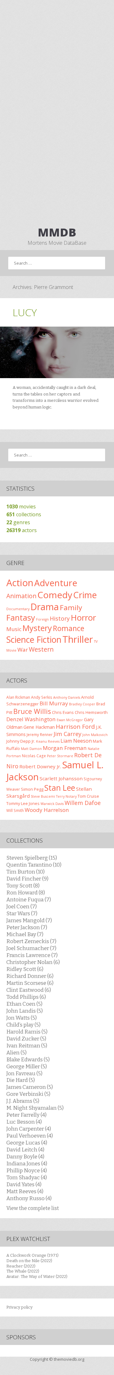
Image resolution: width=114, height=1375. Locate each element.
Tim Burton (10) (25, 872)
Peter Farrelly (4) (26, 1115)
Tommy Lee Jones (23, 803)
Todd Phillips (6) (26, 997)
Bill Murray (54, 703)
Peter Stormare (60, 756)
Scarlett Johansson (61, 778)
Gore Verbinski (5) (28, 1094)
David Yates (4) (23, 1184)
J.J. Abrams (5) (22, 1101)
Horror (83, 617)
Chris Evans (63, 712)
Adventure (55, 583)
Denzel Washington (31, 719)
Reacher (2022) (20, 1266)
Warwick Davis (52, 803)
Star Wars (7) (21, 913)
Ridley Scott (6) (24, 969)
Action (19, 582)
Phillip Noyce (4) (26, 1170)
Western (41, 649)
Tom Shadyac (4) (26, 1177)
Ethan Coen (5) (24, 1004)
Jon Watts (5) (21, 1018)
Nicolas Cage (34, 755)
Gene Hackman (39, 727)
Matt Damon (31, 748)
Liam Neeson (76, 740)
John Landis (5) (24, 1011)
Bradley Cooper (82, 704)
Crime (85, 595)
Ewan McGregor (70, 720)
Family (71, 607)
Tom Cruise (88, 796)
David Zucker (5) (26, 1038)
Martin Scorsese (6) (30, 983)
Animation (21, 596)
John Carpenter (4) (28, 1129)
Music (14, 629)
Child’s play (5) (23, 1025)
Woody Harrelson (47, 809)
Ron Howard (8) (25, 892)
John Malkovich (95, 735)
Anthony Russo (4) (29, 1198)
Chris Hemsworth (91, 712)
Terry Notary (66, 796)
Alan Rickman (18, 697)
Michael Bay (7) (24, 934)
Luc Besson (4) (24, 1122)
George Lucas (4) (26, 1142)
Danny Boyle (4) (25, 1156)
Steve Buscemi (43, 796)
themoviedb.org (69, 1359)
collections (23, 514)
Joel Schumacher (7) (31, 948)
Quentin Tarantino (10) (33, 865)
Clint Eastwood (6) (28, 990)
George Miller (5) (26, 1066)
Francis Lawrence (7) (32, 955)
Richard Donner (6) (30, 976)
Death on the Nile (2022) (29, 1260)
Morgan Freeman (65, 748)
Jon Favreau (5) (24, 1073)
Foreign (42, 619)
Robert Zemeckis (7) (31, 941)
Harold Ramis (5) (27, 1031)
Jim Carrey (67, 734)
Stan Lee (59, 788)
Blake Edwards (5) (28, 1059)
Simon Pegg (32, 789)
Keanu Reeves (48, 741)
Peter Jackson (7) (26, 927)
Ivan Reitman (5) (26, 1045)
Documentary (17, 609)
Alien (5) (16, 1052)
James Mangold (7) (29, 920)
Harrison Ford (75, 726)
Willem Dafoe (83, 803)
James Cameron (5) (29, 1087)
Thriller (77, 639)
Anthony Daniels (66, 697)
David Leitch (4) (25, 1149)
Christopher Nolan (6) (33, 962)
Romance (68, 628)
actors (21, 530)
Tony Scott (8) (23, 885)
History (60, 618)
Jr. (33, 741)
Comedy (54, 595)
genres (18, 522)
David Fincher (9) (27, 878)
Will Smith (15, 810)
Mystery (37, 628)
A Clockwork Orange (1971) (32, 1255)
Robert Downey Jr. (40, 766)
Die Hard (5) (20, 1080)
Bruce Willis (32, 711)
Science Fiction (33, 639)
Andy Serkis (41, 697)
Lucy (25, 312)
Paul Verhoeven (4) (29, 1136)
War (22, 649)
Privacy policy (19, 1307)
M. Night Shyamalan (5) (35, 1108)
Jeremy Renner (40, 734)
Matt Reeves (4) (24, 1191)
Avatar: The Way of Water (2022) (36, 1276)
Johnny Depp (18, 741)
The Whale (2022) (22, 1271)
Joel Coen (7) (21, 906)
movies (21, 506)
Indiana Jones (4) (26, 1163)
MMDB (57, 232)
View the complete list (32, 1208)
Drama (44, 606)
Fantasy (20, 617)
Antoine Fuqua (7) (28, 899)
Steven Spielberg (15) (31, 858)
